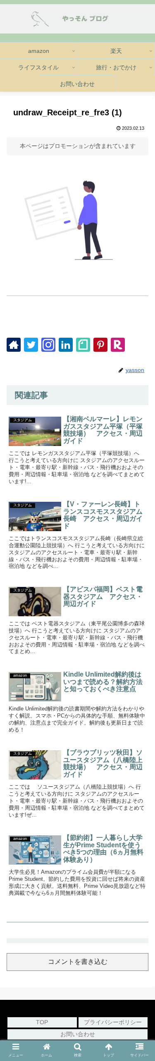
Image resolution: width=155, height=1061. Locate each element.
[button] (138, 947)
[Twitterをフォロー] (31, 345)
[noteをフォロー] (83, 345)
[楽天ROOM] (118, 345)
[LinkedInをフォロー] (66, 345)
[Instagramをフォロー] (48, 345)
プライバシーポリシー (113, 1022)
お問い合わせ (77, 1034)
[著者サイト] (14, 345)
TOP (42, 1022)
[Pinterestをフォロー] (100, 345)
